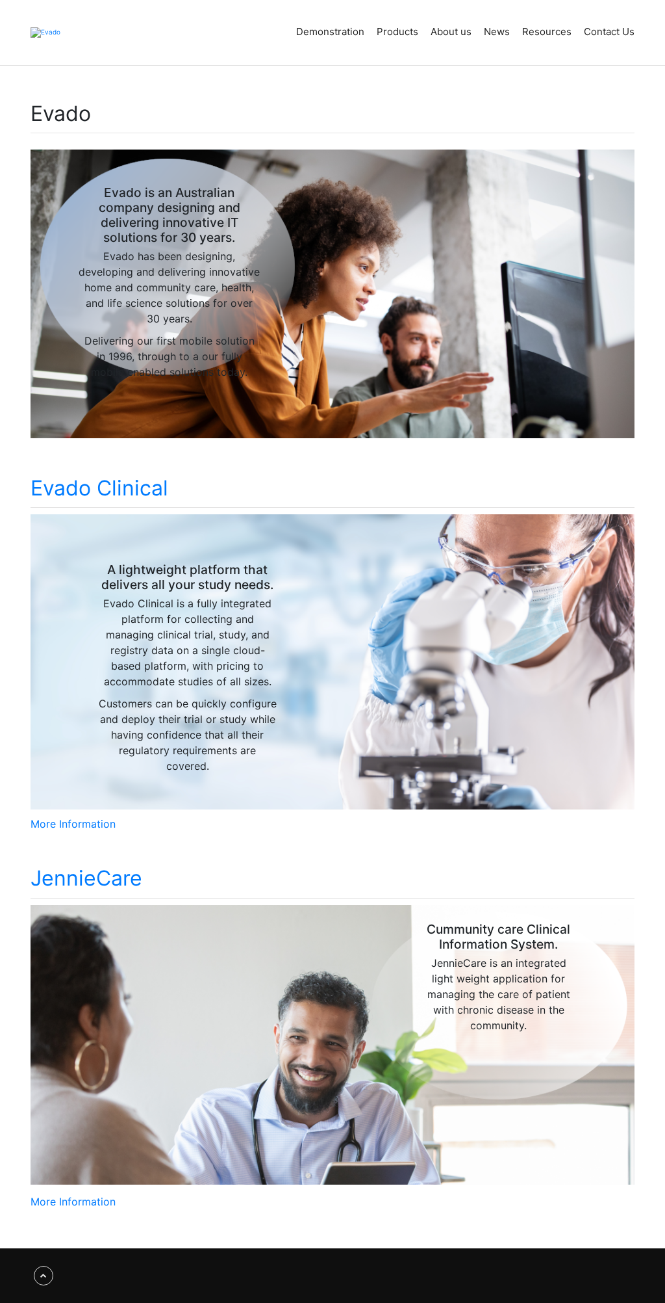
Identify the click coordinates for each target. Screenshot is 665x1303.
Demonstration (330, 31)
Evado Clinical (99, 488)
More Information (73, 823)
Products (397, 31)
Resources (546, 31)
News (497, 31)
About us (451, 31)
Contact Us (609, 31)
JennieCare (86, 878)
